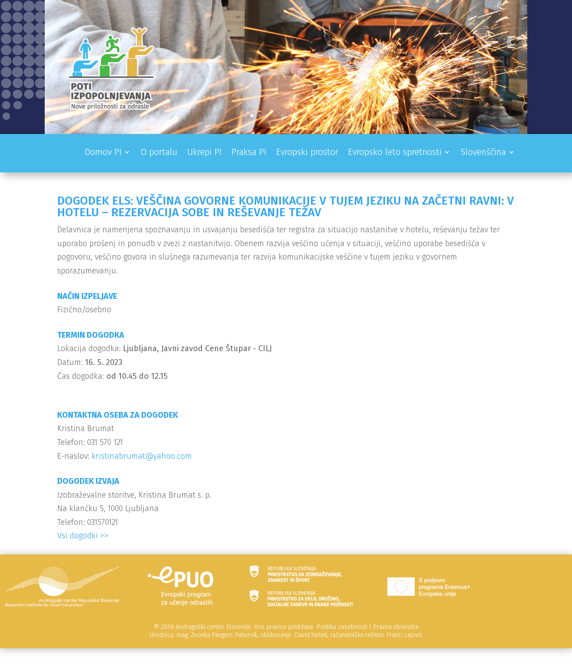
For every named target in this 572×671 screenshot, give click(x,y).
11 (320, 115)
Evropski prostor (307, 153)
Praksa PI (248, 153)
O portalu (158, 153)
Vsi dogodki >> (82, 536)
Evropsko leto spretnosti (395, 153)
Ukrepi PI (204, 153)
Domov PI (103, 153)
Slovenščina (483, 153)
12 (327, 115)
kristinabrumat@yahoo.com (142, 456)
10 (312, 115)
